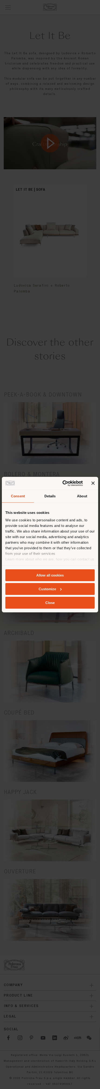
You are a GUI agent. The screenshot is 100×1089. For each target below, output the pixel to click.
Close (50, 602)
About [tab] (82, 496)
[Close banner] (93, 483)
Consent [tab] (18, 496)
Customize (47, 589)
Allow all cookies (50, 575)
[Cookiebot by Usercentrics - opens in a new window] (63, 483)
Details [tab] (50, 496)
